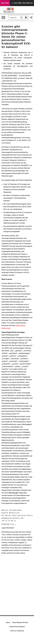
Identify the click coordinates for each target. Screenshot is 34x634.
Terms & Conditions (17, 631)
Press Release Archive (20, 622)
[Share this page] (31, 17)
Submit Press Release (17, 627)
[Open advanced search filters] (26, 17)
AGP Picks (5, 3)
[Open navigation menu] (3, 17)
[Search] (21, 17)
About (8, 622)
